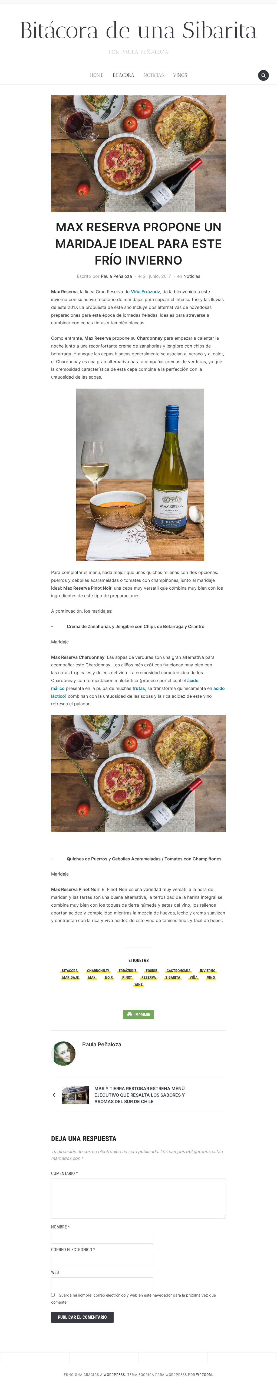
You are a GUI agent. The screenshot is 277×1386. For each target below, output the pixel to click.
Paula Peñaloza (116, 276)
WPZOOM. (204, 1374)
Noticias (154, 75)
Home (96, 75)
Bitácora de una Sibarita (138, 30)
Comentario (64, 1173)
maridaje (70, 977)
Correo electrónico (73, 1249)
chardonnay (98, 970)
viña (193, 977)
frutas (139, 688)
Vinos (180, 75)
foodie (151, 970)
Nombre (60, 1227)
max (91, 977)
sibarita (172, 977)
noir (109, 977)
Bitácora (123, 75)
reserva (148, 977)
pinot (127, 977)
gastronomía (178, 970)
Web (55, 1272)
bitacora (70, 970)
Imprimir (142, 1015)
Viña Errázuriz (145, 291)
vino (211, 977)
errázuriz (127, 970)
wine (138, 984)
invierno (207, 970)
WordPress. (115, 1374)
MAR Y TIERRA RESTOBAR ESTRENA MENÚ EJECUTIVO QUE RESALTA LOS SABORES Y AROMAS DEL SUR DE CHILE (139, 1095)
